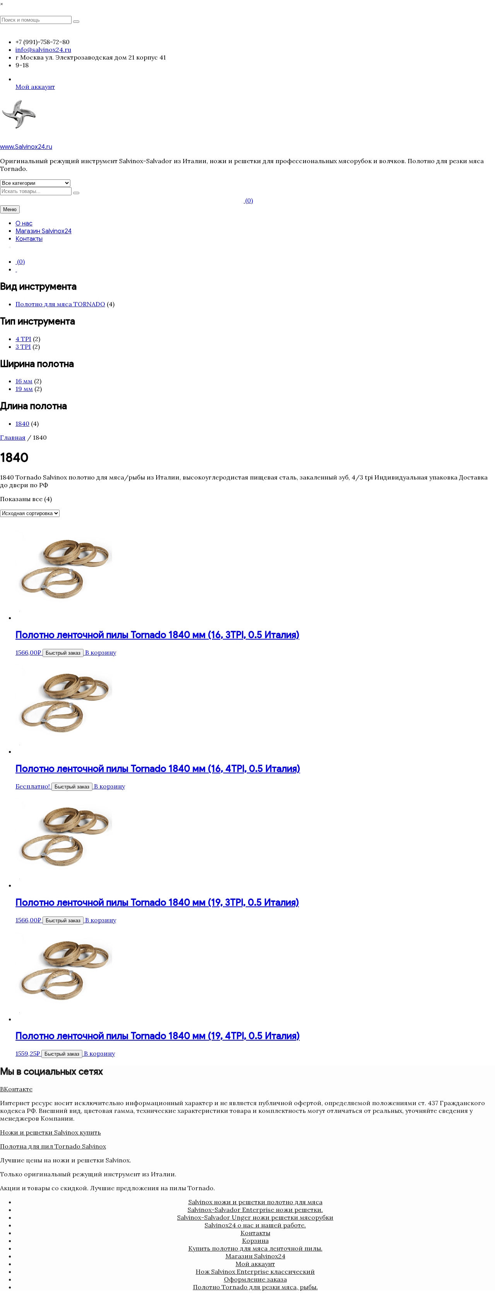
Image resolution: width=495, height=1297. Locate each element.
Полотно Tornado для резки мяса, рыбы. (255, 1287)
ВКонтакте (16, 1089)
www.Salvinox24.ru (26, 147)
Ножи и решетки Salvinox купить (50, 1132)
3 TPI (23, 346)
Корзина (255, 1240)
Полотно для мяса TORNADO (60, 304)
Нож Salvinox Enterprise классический (255, 1271)
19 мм (24, 389)
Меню (10, 209)
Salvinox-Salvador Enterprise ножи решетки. (255, 1209)
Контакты (29, 239)
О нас (23, 223)
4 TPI (23, 339)
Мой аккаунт (35, 86)
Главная (13, 437)
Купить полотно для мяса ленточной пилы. (255, 1248)
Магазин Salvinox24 (43, 231)
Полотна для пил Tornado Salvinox (53, 1146)
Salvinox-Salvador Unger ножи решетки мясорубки (255, 1217)
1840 (22, 423)
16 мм (23, 381)
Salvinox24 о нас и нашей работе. (255, 1225)
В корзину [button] (100, 652)
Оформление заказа (255, 1279)
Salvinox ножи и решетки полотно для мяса (255, 1202)
